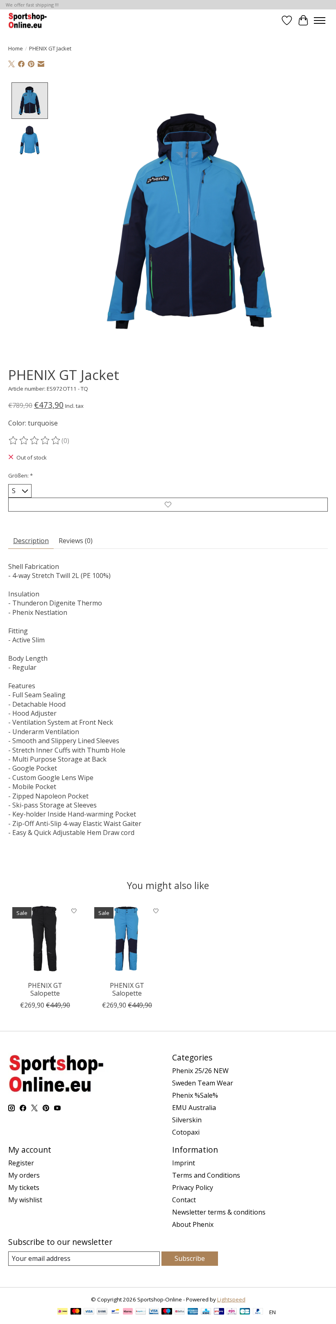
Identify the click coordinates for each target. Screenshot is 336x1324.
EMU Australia (194, 1107)
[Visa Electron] (154, 1312)
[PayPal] (258, 1312)
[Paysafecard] (141, 1312)
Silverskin (187, 1119)
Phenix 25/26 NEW (200, 1070)
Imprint (183, 1162)
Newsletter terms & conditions (219, 1212)
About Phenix (192, 1224)
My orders (24, 1175)
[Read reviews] (34, 441)
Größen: (20, 475)
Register (21, 1162)
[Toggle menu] (319, 20)
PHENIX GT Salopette (45, 989)
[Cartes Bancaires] (245, 1312)
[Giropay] (219, 1312)
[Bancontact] (115, 1312)
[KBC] (206, 1312)
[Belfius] (180, 1312)
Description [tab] (31, 540)
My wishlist (25, 1199)
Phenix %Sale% (195, 1095)
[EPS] (232, 1312)
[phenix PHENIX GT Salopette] (45, 940)
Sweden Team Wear (202, 1082)
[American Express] (193, 1312)
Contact (184, 1199)
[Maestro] (166, 1312)
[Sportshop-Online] (28, 20)
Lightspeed (231, 1299)
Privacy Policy (192, 1187)
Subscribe (190, 1258)
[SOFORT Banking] (128, 1312)
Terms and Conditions (206, 1175)
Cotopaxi (186, 1132)
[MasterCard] (75, 1312)
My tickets (23, 1187)
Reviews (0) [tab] (76, 540)
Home (15, 48)
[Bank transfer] (102, 1312)
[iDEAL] (62, 1312)
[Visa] (89, 1312)
